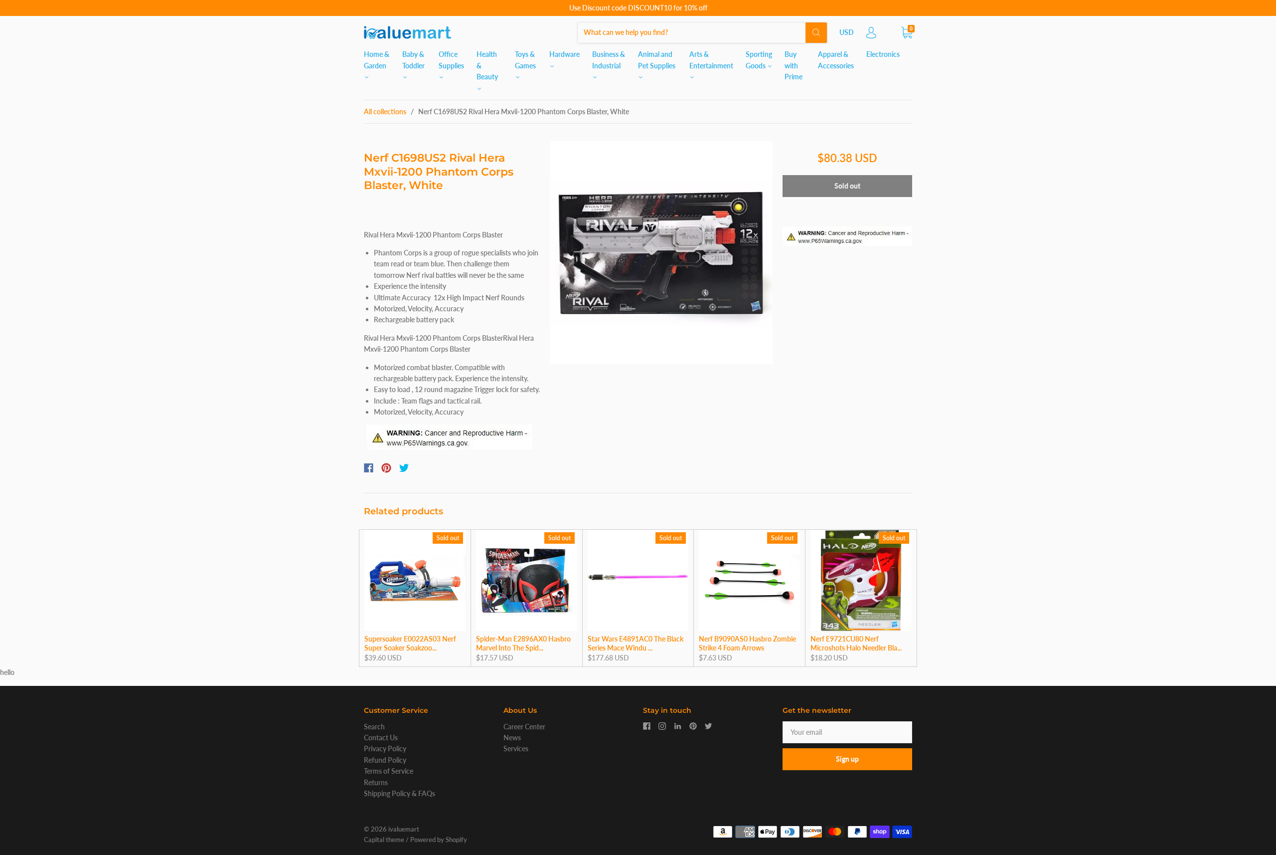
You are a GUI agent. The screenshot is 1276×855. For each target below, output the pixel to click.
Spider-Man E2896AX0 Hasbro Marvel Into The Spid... (523, 643)
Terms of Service (388, 771)
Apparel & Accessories (836, 59)
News (512, 737)
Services (515, 748)
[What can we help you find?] (702, 32)
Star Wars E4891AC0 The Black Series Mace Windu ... (635, 643)
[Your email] (847, 732)
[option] (661, 252)
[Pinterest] (386, 468)
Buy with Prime (793, 65)
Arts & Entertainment (711, 59)
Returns (376, 782)
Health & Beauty (487, 65)
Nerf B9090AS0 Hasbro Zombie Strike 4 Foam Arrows (747, 643)
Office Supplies (451, 59)
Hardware (564, 54)
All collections (385, 111)
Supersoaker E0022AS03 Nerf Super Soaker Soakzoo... (410, 643)
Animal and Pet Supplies (656, 59)
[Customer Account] (871, 35)
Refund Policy (385, 760)
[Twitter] (404, 468)
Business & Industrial (608, 59)
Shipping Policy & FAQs (399, 793)
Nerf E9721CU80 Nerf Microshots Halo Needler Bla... (856, 643)
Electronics (883, 54)
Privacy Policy (385, 748)
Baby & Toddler (413, 59)
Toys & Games (525, 59)
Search (374, 726)
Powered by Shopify (438, 840)
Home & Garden (376, 59)
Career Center (524, 726)
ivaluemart (403, 829)
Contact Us (381, 737)
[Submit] (816, 32)
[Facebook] (368, 468)
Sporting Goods (759, 59)
